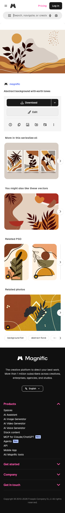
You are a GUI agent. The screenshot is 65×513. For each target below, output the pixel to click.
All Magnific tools (14, 454)
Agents (11, 441)
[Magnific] (32, 359)
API (6, 445)
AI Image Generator (15, 419)
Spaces (8, 410)
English (32, 388)
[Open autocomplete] (8, 15)
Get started (11, 464)
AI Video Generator (14, 423)
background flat (15, 337)
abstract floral (38, 337)
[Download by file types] (54, 102)
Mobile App (10, 450)
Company (10, 474)
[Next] (60, 161)
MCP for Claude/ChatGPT (22, 437)
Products (10, 404)
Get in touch (12, 485)
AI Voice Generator (14, 428)
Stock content (12, 432)
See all (33, 137)
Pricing (42, 5)
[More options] (53, 124)
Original (23, 31)
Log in (55, 5)
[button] (32, 389)
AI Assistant (10, 414)
